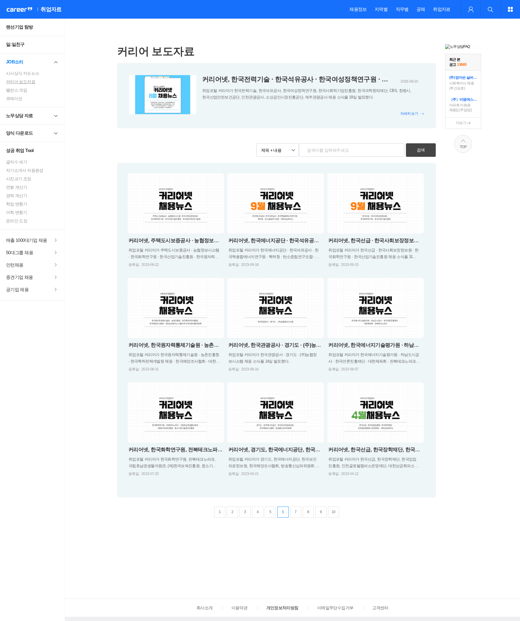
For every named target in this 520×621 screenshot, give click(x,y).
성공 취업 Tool (20, 150)
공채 (420, 9)
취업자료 (441, 9)
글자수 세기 (16, 162)
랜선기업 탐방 (19, 26)
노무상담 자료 (19, 115)
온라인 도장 (16, 220)
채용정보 (358, 9)
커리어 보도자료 (20, 81)
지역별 (381, 9)
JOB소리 (14, 61)
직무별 (402, 9)
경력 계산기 (16, 195)
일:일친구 (15, 44)
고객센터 (380, 607)
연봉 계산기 (16, 187)
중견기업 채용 (19, 277)
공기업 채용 (17, 289)
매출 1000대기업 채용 (26, 240)
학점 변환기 (16, 204)
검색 (421, 150)
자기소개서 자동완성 (24, 170)
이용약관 (239, 607)
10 (334, 512)
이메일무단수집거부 (335, 607)
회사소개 (204, 607)
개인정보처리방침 (282, 607)
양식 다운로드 (19, 132)
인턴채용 (14, 264)
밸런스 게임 (16, 90)
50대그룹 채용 (19, 252)
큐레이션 (14, 98)
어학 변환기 (16, 212)
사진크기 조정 (18, 178)
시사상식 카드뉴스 (22, 73)
